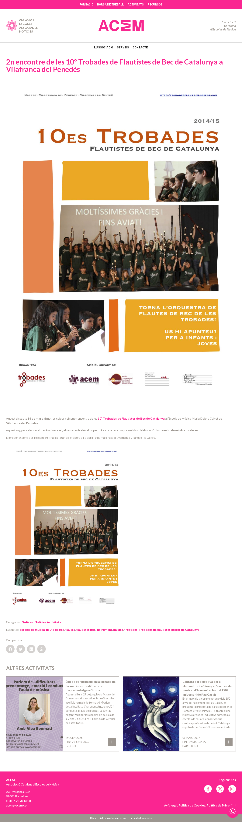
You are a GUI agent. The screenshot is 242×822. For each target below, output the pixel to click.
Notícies (26, 31)
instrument (104, 629)
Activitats (136, 4)
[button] (10, 649)
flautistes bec (85, 629)
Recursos (155, 4)
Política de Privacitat (221, 805)
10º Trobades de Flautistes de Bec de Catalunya (131, 418)
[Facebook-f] (208, 789)
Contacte (140, 47)
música (118, 629)
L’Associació (103, 47)
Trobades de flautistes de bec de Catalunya (169, 629)
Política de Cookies (191, 805)
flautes (70, 629)
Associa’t (27, 19)
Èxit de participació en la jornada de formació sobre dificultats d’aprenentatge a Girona (91, 686)
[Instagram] (232, 789)
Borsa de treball (110, 4)
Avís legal (170, 805)
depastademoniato (141, 818)
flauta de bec (55, 629)
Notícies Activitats (48, 622)
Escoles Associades (28, 25)
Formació (86, 4)
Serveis (123, 47)
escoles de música (32, 629)
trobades (130, 629)
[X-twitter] (220, 789)
